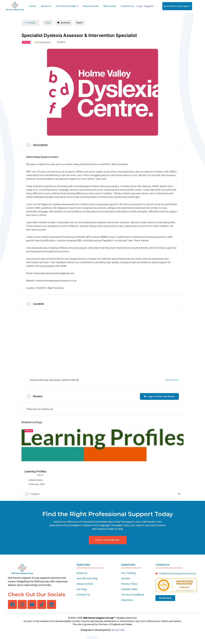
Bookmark (65, 22)
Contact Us (83, 594)
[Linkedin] (51, 604)
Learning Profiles (35, 471)
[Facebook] (12, 604)
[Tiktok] (41, 604)
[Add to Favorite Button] (178, 431)
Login (139, 6)
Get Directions (172, 380)
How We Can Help (87, 578)
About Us (82, 573)
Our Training (128, 573)
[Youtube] (31, 604)
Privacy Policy (129, 584)
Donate (125, 578)
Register (149, 6)
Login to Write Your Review (161, 396)
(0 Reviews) (45, 42)
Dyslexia (61, 42)
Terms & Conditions (132, 594)
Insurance (127, 600)
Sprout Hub (118, 630)
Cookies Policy (129, 589)
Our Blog (82, 589)
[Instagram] (22, 604)
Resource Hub (85, 584)
